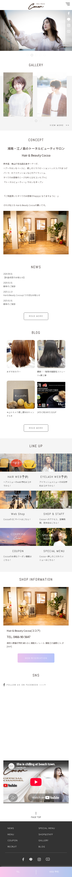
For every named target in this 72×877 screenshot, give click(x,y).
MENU (11, 834)
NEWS (11, 828)
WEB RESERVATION (36, 658)
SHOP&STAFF (46, 834)
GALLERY (43, 840)
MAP (9, 646)
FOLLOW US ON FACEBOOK (22, 685)
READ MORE (36, 316)
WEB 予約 (54, 871)
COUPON (13, 840)
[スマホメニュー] (67, 5)
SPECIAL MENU (47, 828)
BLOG (42, 846)
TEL (18, 871)
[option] (36, 232)
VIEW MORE (57, 125)
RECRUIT (12, 846)
